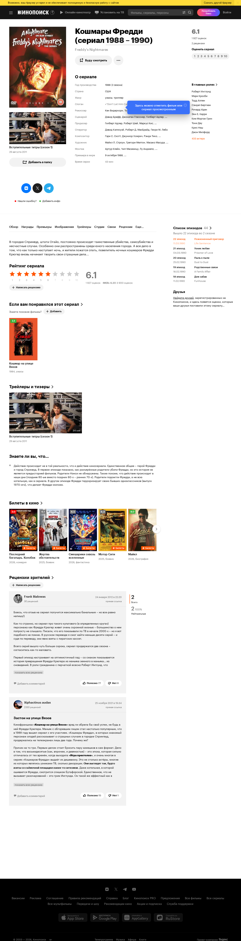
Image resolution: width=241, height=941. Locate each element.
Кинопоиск (39, 939)
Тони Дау (197, 123)
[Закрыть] (185, 105)
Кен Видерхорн (114, 110)
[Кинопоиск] (33, 12)
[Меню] (11, 13)
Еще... (140, 227)
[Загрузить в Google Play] (104, 917)
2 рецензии (198, 43)
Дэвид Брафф (113, 116)
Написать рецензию (28, 287)
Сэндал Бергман (201, 104)
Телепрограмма (104, 939)
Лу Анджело (147, 148)
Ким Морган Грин (202, 118)
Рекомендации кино (118, 903)
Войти (227, 12)
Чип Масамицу (129, 148)
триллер (118, 97)
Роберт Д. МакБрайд (137, 129)
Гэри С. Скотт (113, 136)
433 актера (198, 138)
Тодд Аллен (198, 100)
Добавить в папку (40, 162)
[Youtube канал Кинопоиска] (134, 889)
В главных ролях (203, 84)
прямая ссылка (114, 601)
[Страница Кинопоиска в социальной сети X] (116, 889)
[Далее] (156, 529)
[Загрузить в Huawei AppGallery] (136, 917)
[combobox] (154, 12)
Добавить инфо (51, 200)
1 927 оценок (199, 38)
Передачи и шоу (88, 903)
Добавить (56, 311)
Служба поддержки (180, 903)
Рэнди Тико (150, 136)
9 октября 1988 (114, 155)
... (166, 116)
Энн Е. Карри (199, 114)
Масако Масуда (155, 142)
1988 (108, 84)
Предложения (170, 897)
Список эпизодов (190, 227)
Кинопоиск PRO (145, 897)
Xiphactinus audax (37, 702)
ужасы (108, 97)
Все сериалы (215, 897)
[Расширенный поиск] (184, 12)
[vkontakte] (26, 188)
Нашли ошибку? (27, 200)
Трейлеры (84, 227)
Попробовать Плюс (208, 12)
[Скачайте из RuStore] (168, 917)
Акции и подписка (149, 903)
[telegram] (49, 188)
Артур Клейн (112, 148)
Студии (99, 227)
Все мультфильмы (60, 903)
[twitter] (37, 188)
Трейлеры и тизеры (29, 386)
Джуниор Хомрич (132, 136)
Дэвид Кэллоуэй (114, 129)
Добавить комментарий (31, 683)
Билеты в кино (24, 503)
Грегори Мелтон (135, 142)
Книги (142, 939)
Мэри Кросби (199, 95)
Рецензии (125, 227)
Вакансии (18, 897)
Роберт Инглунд (201, 91)
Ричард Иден (199, 109)
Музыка (120, 939)
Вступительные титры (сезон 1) (31, 147)
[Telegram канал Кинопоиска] (125, 889)
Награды (27, 227)
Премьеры (44, 227)
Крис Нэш (197, 127)
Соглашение (54, 897)
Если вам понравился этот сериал (44, 304)
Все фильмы (193, 897)
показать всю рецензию (28, 672)
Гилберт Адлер (155, 116)
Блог (126, 897)
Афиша (132, 939)
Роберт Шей (131, 123)
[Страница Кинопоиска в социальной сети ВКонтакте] (107, 889)
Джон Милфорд (201, 132)
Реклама (35, 897)
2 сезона (117, 84)
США (108, 91)
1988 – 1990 (128, 40)
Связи (112, 227)
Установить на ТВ (112, 12)
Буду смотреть (96, 60)
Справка (112, 897)
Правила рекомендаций (85, 897)
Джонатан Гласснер (133, 116)
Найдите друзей (183, 297)
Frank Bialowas (35, 596)
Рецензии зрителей (29, 577)
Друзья (179, 292)
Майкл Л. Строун (115, 142)
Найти (189, 12)
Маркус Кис (146, 123)
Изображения (64, 227)
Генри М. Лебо (159, 129)
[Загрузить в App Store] (72, 917)
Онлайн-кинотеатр (78, 12)
